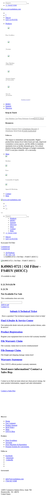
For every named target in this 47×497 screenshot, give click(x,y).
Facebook (9, 456)
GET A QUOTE (11, 20)
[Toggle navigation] (6, 208)
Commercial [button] (5, 247)
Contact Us (5, 307)
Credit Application (29, 131)
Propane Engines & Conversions (17, 447)
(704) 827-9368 (11, 481)
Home (7, 421)
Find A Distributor (24, 129)
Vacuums (8, 442)
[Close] (2, 212)
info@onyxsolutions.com (14, 479)
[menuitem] (8, 24)
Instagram (9, 458)
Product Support (11, 129)
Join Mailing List (11, 119)
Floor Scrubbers (11, 440)
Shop (7, 429)
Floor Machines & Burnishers (16, 445)
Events (31, 119)
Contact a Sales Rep (8, 391)
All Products (9, 253)
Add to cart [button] (5, 305)
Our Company (10, 423)
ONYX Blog (39, 119)
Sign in (8, 18)
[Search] (28, 3)
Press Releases (23, 119)
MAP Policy (18, 131)
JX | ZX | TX (10, 255)
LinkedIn (9, 460)
